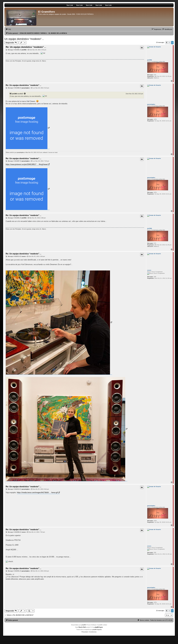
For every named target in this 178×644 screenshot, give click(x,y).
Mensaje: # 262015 (13, 489)
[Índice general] (21, 17)
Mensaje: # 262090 (13, 532)
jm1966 (149, 60)
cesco (149, 270)
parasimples (151, 104)
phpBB (83, 625)
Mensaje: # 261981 (13, 50)
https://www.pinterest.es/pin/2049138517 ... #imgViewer (27, 164)
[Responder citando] (142, 47)
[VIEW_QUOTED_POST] (25, 94)
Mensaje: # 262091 (13, 571)
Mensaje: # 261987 (13, 161)
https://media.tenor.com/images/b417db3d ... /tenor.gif (37, 492)
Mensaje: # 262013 (13, 256)
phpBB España (97, 629)
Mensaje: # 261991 (13, 218)
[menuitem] (8, 29)
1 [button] (169, 42)
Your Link (69, 5)
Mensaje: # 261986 (13, 88)
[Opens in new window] (28, 128)
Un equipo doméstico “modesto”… (24, 38)
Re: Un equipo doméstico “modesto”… (26, 47)
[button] (166, 42)
